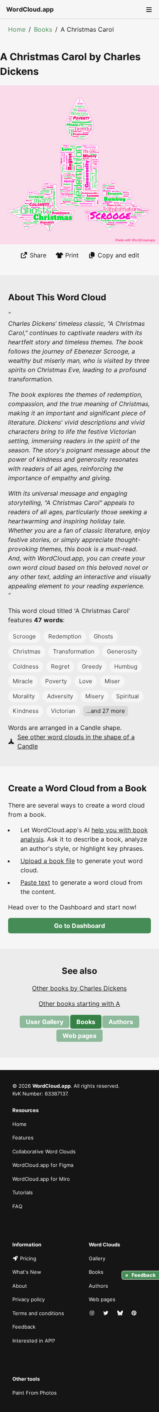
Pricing (28, 1258)
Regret (60, 666)
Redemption (64, 636)
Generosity (122, 651)
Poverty (56, 681)
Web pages (79, 1036)
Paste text (35, 882)
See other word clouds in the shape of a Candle (76, 741)
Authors (120, 1022)
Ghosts (103, 636)
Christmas (27, 651)
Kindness (26, 710)
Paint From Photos (34, 1393)
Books (43, 29)
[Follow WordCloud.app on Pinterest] (135, 1313)
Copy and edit (118, 255)
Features (23, 1137)
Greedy (92, 666)
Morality (24, 696)
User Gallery (44, 1022)
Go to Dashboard (79, 925)
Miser (112, 681)
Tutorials (22, 1192)
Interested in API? (33, 1341)
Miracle (23, 681)
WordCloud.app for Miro (41, 1179)
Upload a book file (47, 861)
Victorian (63, 710)
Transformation (74, 651)
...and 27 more (105, 710)
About (19, 1286)
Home (16, 29)
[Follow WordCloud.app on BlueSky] (121, 1313)
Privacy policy (28, 1299)
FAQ (17, 1206)
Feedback (24, 1327)
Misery (94, 696)
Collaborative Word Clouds (44, 1151)
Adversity (60, 696)
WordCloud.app (30, 9)
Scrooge (24, 636)
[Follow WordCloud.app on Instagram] (92, 1313)
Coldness (26, 666)
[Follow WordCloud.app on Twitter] (106, 1313)
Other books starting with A (79, 1003)
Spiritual (127, 696)
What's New (26, 1272)
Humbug (125, 666)
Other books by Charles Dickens (79, 988)
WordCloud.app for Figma (42, 1165)
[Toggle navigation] (148, 9)
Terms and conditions (38, 1313)
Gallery (97, 1258)
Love (85, 681)
